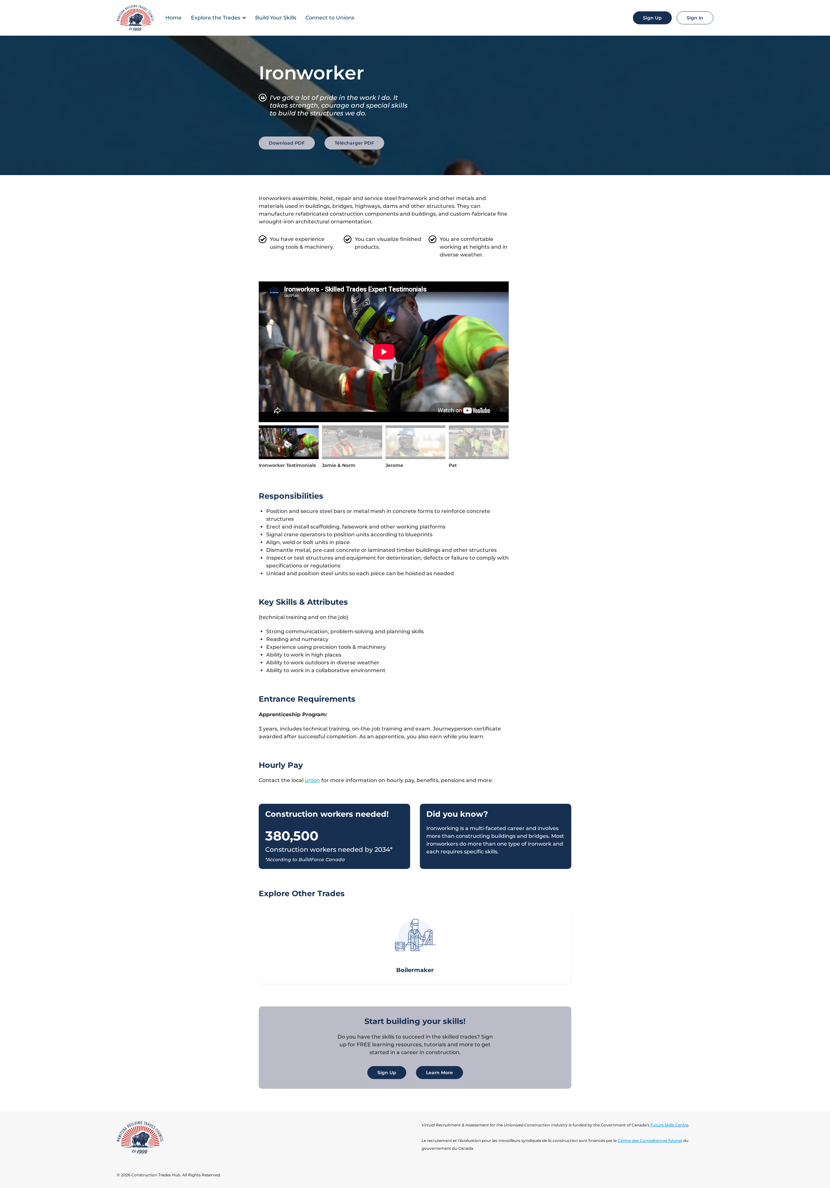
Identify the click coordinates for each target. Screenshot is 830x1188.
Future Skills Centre (669, 1125)
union (312, 780)
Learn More (439, 1072)
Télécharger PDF (354, 143)
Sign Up (652, 18)
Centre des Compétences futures (650, 1140)
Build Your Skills (275, 18)
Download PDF (287, 143)
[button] (249, 946)
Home (173, 18)
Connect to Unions (329, 18)
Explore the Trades (215, 18)
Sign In (695, 18)
